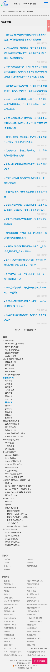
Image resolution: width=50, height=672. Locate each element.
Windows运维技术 (12, 455)
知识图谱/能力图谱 (12, 374)
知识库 (10, 12)
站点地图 (7, 569)
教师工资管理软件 (10, 628)
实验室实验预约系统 (11, 421)
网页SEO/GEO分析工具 (35, 581)
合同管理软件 (8, 584)
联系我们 (7, 563)
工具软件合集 (31, 588)
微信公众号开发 (11, 495)
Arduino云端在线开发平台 (17, 526)
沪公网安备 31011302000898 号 (25, 665)
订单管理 (8, 405)
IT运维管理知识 (11, 470)
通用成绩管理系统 (33, 584)
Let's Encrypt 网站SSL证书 (37, 648)
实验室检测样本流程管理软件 (37, 604)
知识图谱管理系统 (10, 588)
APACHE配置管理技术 (14, 476)
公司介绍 (7, 559)
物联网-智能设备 (11, 507)
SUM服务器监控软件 (11, 439)
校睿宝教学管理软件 (34, 638)
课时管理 (8, 383)
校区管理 (8, 411)
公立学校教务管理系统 (34, 621)
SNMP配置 (9, 442)
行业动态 (8, 501)
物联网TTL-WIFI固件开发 (17, 514)
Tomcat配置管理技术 (13, 464)
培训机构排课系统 (12, 545)
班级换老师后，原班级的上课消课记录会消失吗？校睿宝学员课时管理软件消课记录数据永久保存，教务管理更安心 (25, 53)
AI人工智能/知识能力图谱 (13, 359)
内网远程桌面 (31, 591)
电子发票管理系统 (12, 349)
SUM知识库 (9, 448)
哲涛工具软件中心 (10, 621)
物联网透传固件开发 (15, 520)
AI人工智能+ (10, 371)
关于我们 (5, 556)
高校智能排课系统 (12, 541)
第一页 (17, 329)
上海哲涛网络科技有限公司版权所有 (30, 660)
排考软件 (7, 594)
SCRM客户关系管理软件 (15, 343)
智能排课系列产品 (10, 529)
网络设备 (10, 445)
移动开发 (8, 483)
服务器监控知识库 (10, 648)
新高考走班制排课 (33, 601)
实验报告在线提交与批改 (15, 433)
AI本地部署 (9, 368)
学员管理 (8, 393)
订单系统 (17, 4)
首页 (4, 12)
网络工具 (7, 642)
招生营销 (8, 417)
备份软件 (7, 632)
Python (8, 504)
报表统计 (8, 414)
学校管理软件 (31, 625)
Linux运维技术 (11, 458)
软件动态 (8, 380)
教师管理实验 (10, 430)
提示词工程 (9, 365)
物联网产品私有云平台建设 (18, 517)
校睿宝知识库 (20, 12)
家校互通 (8, 399)
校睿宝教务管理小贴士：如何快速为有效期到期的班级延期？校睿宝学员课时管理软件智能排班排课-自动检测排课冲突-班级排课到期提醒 (25, 71)
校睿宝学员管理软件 (34, 632)
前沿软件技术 (8, 498)
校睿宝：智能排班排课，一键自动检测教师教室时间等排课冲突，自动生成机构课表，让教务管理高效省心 (25, 104)
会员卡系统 (9, 390)
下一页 (26, 329)
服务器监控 (30, 642)
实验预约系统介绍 (12, 424)
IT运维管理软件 (9, 452)
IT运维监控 (32, 4)
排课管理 (30, 12)
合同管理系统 (10, 356)
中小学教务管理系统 (11, 604)
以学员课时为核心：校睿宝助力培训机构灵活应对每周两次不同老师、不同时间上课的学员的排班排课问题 (25, 123)
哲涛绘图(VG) (31, 635)
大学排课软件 (31, 598)
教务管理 (8, 408)
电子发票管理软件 (33, 594)
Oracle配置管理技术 (13, 461)
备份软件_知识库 (9, 638)
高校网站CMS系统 (10, 625)
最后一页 (32, 329)
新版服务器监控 (9, 645)
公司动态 (30, 559)
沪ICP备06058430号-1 (25, 663)
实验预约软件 (8, 615)
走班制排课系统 (11, 538)
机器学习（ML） (11, 362)
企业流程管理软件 (12, 352)
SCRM (24, 4)
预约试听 (8, 396)
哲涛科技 (7, 581)
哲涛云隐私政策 (32, 566)
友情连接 (5, 577)
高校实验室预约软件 (34, 608)
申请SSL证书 (31, 645)
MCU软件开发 (12, 523)
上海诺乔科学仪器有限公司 (36, 655)
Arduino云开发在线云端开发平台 (18, 489)
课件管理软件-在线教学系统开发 (18, 486)
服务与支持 (7, 566)
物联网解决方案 (13, 510)
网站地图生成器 (9, 635)
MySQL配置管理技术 (13, 473)
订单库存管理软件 (12, 346)
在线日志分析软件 (33, 611)
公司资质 (30, 563)
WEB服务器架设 (11, 467)
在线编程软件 (8, 608)
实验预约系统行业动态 (14, 436)
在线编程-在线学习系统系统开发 (18, 492)
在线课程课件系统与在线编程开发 (16, 479)
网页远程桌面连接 (10, 618)
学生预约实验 (10, 427)
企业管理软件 (8, 340)
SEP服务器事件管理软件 (35, 618)
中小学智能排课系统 (13, 532)
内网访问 (7, 591)
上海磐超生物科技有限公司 (36, 652)
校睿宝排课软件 (32, 628)
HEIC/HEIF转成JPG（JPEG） (13, 652)
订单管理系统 (8, 598)
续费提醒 (8, 387)
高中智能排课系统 (12, 535)
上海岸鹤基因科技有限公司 (13, 655)
